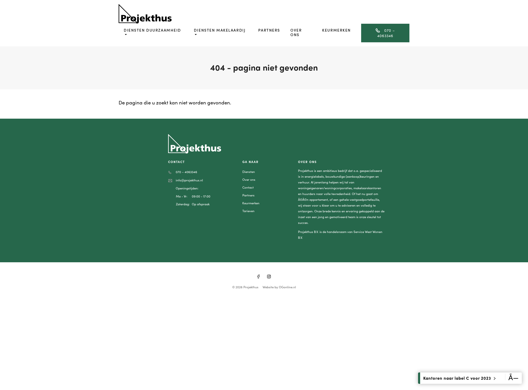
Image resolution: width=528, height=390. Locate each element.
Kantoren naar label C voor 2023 (457, 378)
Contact (248, 187)
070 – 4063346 (386, 33)
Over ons (296, 32)
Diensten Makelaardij (219, 30)
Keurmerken (336, 30)
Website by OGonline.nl (279, 287)
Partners (269, 30)
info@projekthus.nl (189, 180)
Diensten (248, 171)
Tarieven (248, 211)
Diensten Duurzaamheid (152, 30)
